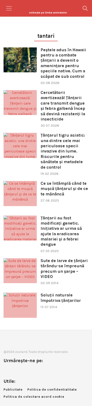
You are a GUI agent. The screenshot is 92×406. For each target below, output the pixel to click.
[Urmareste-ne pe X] (14, 371)
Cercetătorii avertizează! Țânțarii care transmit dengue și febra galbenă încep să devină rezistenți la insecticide (63, 106)
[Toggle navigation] (9, 8)
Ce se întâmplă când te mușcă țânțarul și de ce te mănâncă (64, 189)
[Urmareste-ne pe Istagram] (22, 371)
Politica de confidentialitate (52, 390)
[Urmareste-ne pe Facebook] (7, 371)
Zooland (48, 12)
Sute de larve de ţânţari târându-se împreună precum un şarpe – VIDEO (64, 268)
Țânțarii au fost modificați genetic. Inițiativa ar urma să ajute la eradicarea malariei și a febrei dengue (61, 231)
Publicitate (13, 390)
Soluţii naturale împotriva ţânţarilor (61, 297)
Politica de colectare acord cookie (34, 397)
